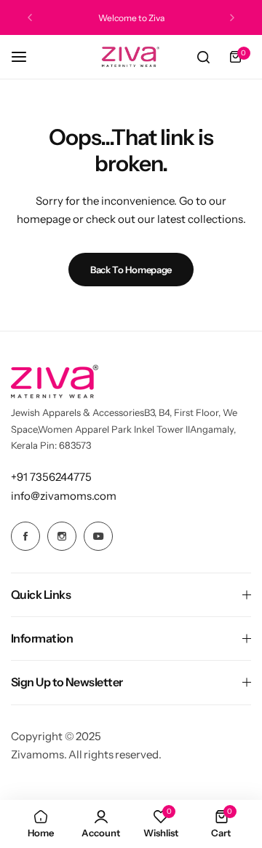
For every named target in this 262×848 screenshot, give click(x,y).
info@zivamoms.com (63, 496)
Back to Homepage (131, 269)
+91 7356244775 (51, 477)
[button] (30, 17)
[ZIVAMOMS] (131, 56)
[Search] (203, 57)
